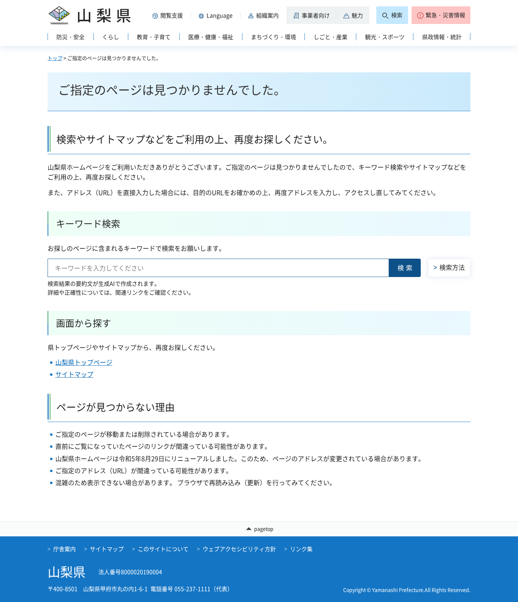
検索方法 (452, 267)
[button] (169, 15)
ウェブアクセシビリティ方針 (239, 548)
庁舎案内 (64, 548)
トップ (55, 57)
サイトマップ (74, 374)
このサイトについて (163, 548)
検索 (405, 267)
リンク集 (301, 548)
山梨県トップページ (83, 362)
